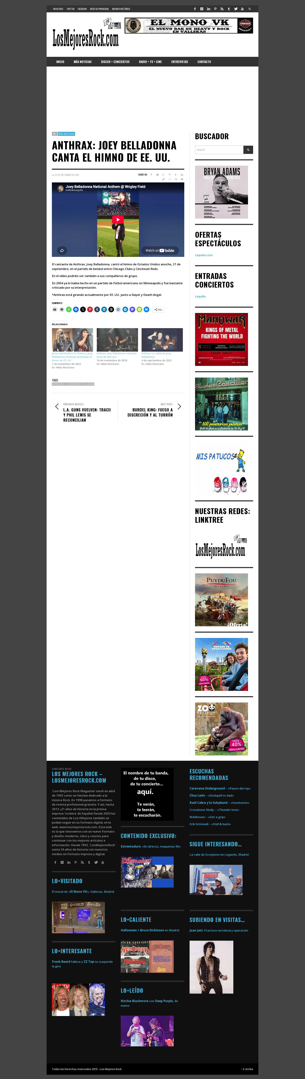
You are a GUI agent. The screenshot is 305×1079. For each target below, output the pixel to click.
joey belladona (86, 384)
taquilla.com (204, 255)
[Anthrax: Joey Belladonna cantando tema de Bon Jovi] (117, 340)
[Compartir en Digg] (175, 179)
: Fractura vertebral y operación (219, 930)
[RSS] (222, 8)
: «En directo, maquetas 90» (151, 846)
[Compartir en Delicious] (163, 179)
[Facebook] (195, 8)
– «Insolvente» (219, 803)
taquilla (200, 296)
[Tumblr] (229, 8)
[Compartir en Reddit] (169, 179)
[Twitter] (235, 8)
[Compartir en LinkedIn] (182, 174)
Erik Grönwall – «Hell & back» (210, 824)
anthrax (57, 384)
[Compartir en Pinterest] (169, 174)
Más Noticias (66, 134)
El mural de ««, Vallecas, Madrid (83, 892)
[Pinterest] (215, 8)
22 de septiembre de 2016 (67, 175)
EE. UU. (65, 384)
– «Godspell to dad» (212, 795)
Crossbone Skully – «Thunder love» (214, 810)
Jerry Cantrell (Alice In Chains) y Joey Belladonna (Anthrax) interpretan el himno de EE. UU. (72, 357)
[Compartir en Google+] (163, 174)
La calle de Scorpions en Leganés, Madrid (219, 854)
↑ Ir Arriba (247, 1069)
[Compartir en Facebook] (151, 174)
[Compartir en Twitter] (157, 174)
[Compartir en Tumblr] (175, 174)
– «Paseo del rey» (220, 788)
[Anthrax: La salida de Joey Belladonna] (162, 340)
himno (74, 384)
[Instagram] (201, 8)
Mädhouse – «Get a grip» (208, 817)
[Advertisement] (152, 99)
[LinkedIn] (208, 8)
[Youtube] (242, 8)
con (137, 1001)
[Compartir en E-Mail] (182, 179)
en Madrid (150, 930)
